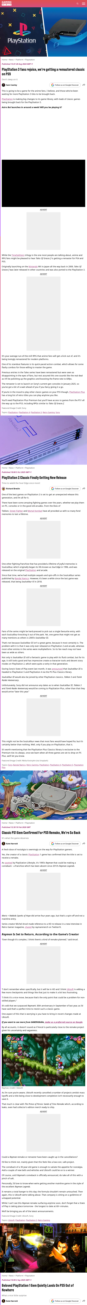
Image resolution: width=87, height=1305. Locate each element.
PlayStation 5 (36, 412)
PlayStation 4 (24, 412)
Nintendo (33, 266)
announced (57, 668)
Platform (19, 59)
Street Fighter (16, 510)
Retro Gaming (49, 412)
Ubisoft (70, 989)
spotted (8, 862)
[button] (83, 85)
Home (4, 59)
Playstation (30, 59)
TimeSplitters (18, 255)
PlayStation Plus (77, 392)
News (11, 59)
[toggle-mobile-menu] (83, 3)
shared (28, 927)
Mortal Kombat (35, 510)
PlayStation (7, 99)
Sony (58, 412)
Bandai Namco (22, 578)
